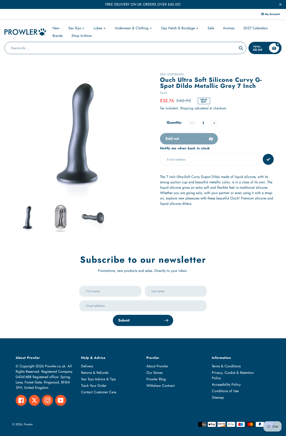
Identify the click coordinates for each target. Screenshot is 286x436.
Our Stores (154, 372)
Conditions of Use (225, 391)
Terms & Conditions (226, 366)
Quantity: (174, 122)
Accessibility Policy (226, 384)
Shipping (186, 108)
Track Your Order (93, 385)
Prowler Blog (156, 379)
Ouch (163, 93)
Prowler (28, 424)
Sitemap (218, 397)
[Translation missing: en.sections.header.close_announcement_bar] (280, 4)
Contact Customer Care (98, 392)
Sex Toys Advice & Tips (98, 379)
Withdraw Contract (160, 385)
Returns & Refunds (94, 372)
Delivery (87, 366)
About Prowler (157, 366)
